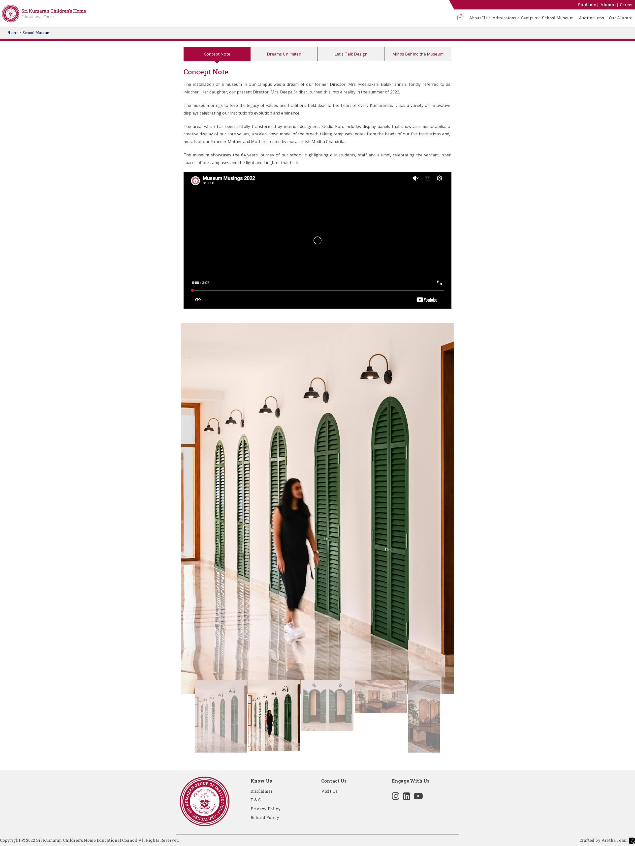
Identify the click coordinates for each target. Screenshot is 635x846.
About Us (478, 17)
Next (462, 461)
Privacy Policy (266, 808)
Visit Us (329, 791)
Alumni (608, 4)
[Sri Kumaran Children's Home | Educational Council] (44, 13)
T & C (256, 799)
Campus (529, 17)
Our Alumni (621, 17)
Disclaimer (262, 791)
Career (626, 4)
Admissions (504, 17)
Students (587, 4)
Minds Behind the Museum (418, 54)
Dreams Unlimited (284, 54)
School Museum (558, 17)
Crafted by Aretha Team (604, 840)
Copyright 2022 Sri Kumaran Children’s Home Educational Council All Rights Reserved (89, 840)
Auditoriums (591, 17)
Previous (173, 461)
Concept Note (217, 54)
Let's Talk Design (351, 54)
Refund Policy (265, 817)
